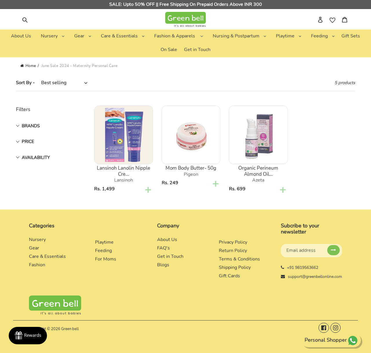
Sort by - (25, 82)
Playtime (104, 242)
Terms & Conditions (239, 259)
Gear (34, 248)
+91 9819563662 (302, 267)
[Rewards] (28, 335)
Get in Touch (170, 256)
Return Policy (233, 250)
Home (31, 65)
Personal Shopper (326, 339)
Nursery (37, 239)
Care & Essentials (47, 256)
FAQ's (163, 248)
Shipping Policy (235, 267)
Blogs (163, 265)
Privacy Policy (233, 242)
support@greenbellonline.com (315, 276)
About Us (167, 239)
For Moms (105, 259)
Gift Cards (229, 276)
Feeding (103, 250)
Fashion (37, 265)
